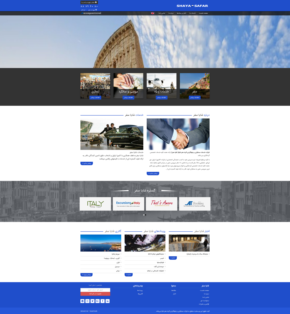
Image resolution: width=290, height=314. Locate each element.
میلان (118, 271)
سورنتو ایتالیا (116, 254)
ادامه (173, 258)
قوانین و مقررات (204, 304)
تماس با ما (162, 13)
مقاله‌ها (174, 290)
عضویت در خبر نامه (95, 293)
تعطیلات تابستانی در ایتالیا (155, 271)
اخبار (174, 294)
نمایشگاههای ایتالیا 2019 (156, 254)
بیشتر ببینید (87, 274)
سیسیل (117, 267)
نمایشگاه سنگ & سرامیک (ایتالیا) (197, 254)
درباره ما (171, 13)
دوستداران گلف (159, 267)
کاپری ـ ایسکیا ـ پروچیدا (112, 258)
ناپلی (118, 262)
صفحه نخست (204, 290)
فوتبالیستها (160, 262)
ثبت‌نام (83, 10)
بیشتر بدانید (153, 173)
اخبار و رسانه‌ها (181, 13)
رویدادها (140, 290)
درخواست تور (205, 301)
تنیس (162, 258)
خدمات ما (193, 13)
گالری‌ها (140, 294)
